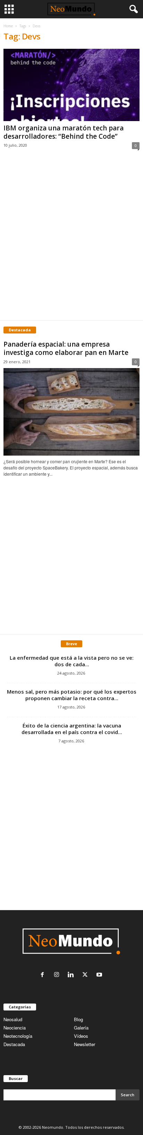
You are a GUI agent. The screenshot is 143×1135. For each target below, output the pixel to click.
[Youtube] (100, 975)
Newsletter (84, 1044)
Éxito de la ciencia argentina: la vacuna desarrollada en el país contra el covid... (72, 728)
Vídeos (81, 1036)
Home (8, 26)
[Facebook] (44, 975)
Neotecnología (17, 1036)
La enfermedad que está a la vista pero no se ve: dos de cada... (72, 661)
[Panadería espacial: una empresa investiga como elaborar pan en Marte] (71, 412)
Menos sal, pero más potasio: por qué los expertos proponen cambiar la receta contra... (71, 695)
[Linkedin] (72, 975)
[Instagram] (58, 975)
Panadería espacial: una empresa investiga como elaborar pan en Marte (65, 348)
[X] (86, 975)
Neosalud (12, 1019)
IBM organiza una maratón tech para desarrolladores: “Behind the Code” (63, 132)
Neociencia (14, 1027)
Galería (81, 1027)
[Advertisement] (71, 242)
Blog (78, 1019)
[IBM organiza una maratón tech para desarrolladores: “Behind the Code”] (71, 85)
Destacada (14, 1044)
